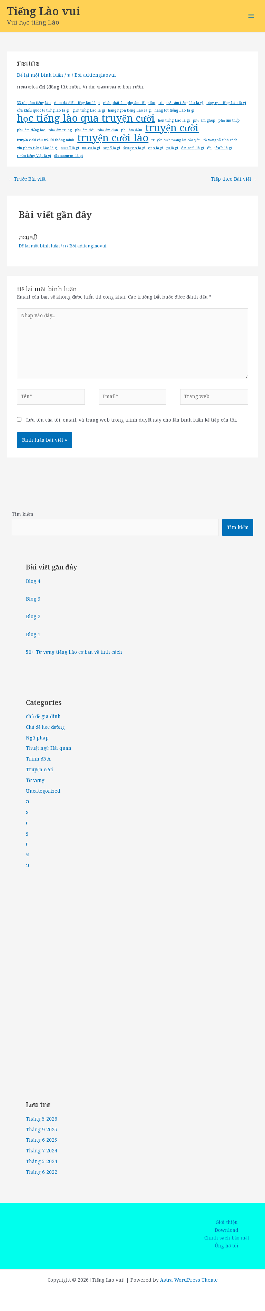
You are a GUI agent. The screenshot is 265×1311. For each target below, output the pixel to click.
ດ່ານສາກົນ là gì (192, 148)
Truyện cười (39, 770)
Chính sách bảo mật (226, 1238)
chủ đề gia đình (43, 716)
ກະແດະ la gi (91, 148)
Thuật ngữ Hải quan (48, 748)
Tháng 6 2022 (41, 1172)
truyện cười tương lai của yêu (175, 140)
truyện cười (172, 128)
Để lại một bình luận (40, 75)
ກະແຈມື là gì (70, 148)
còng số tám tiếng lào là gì (180, 103)
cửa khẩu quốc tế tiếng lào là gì (43, 110)
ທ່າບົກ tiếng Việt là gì (34, 155)
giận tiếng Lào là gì (88, 110)
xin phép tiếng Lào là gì (37, 148)
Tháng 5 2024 (41, 1162)
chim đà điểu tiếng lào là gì (77, 103)
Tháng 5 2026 (41, 1119)
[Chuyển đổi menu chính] (251, 16)
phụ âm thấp (229, 120)
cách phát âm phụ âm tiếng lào (129, 103)
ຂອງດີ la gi (111, 148)
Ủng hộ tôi (226, 1246)
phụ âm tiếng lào (31, 130)
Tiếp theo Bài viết (234, 179)
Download (226, 1230)
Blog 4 (33, 581)
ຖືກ (209, 148)
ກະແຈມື (28, 237)
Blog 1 (33, 635)
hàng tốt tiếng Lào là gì (174, 110)
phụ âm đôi (85, 130)
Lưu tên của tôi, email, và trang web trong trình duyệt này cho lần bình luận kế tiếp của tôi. (131, 420)
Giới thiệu (227, 1222)
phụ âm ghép (204, 120)
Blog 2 (33, 617)
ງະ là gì (172, 148)
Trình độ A (38, 759)
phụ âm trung (60, 130)
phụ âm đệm (131, 130)
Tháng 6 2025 (41, 1140)
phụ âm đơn (108, 130)
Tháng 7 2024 (41, 1151)
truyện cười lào (112, 138)
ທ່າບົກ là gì (223, 148)
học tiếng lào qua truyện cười (86, 118)
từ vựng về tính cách (220, 140)
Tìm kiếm (22, 514)
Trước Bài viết (27, 179)
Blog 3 (33, 599)
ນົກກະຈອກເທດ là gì (68, 155)
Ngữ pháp (37, 738)
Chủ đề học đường (45, 727)
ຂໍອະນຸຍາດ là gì (134, 148)
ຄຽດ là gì (155, 148)
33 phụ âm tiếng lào (34, 103)
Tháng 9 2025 (41, 1130)
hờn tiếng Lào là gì (174, 120)
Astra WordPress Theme (189, 1280)
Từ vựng (35, 780)
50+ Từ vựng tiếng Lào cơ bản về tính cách (74, 652)
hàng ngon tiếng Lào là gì (129, 110)
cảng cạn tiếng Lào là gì (226, 103)
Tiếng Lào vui (43, 11)
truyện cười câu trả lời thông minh (45, 140)
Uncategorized (43, 791)
